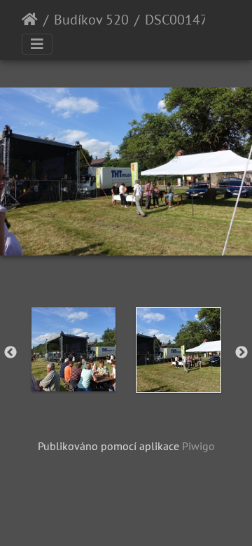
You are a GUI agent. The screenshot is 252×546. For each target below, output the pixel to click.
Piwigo (198, 446)
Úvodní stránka (30, 19)
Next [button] (241, 353)
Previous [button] (11, 353)
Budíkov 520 (91, 19)
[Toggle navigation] (37, 44)
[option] (73, 349)
